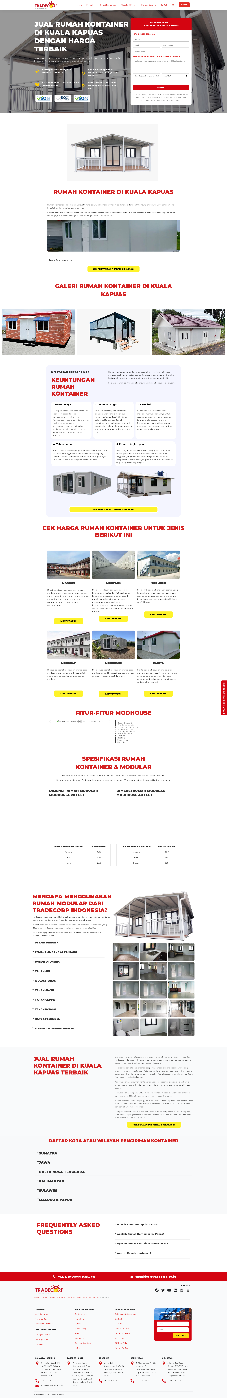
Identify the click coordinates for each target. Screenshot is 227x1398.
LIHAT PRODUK (68, 621)
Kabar (77, 1348)
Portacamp (120, 1338)
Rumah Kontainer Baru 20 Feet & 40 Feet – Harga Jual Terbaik (70, 1297)
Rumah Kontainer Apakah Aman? (138, 1224)
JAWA (44, 1163)
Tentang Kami (81, 1314)
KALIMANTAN (51, 1181)
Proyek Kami (80, 1319)
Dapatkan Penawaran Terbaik (224, 698)
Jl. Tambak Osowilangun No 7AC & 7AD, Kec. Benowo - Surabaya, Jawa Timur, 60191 (114, 1369)
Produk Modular (122, 1329)
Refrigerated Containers (125, 1314)
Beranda (38, 1297)
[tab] (113, 260)
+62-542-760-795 (143, 1381)
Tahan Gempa (45, 999)
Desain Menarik (46, 942)
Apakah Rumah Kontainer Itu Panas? (140, 1234)
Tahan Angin (44, 990)
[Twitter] (163, 1290)
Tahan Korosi (45, 1009)
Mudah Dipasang (47, 961)
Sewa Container (42, 1319)
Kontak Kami (80, 1338)
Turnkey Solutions (83, 1343)
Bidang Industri (42, 1340)
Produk (89, 5)
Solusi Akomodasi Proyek (54, 1028)
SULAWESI (49, 1191)
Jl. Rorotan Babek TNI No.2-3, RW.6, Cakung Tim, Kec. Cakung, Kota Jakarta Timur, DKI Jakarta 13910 (51, 1369)
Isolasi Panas (45, 980)
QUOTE (184, 5)
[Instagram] (182, 1290)
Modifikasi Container (44, 1324)
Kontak (164, 5)
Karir (77, 1333)
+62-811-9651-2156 (112, 1381)
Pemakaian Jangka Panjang (56, 952)
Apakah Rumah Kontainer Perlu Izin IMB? (143, 1243)
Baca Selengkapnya (60, 260)
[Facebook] (157, 1290)
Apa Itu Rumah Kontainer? (134, 1253)
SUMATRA (48, 1153)
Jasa (80, 5)
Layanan (39, 1344)
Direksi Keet (120, 1319)
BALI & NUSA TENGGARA (62, 1172)
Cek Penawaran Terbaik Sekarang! (113, 269)
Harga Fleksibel (47, 1018)
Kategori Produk (42, 1335)
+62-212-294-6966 (48, 1381)
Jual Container (41, 1314)
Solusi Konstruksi (108, 5)
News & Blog (81, 1329)
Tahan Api (42, 971)
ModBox (118, 1324)
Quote (78, 1324)
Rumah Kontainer (122, 1348)
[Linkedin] (175, 1290)
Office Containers (122, 1333)
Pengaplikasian (148, 5)
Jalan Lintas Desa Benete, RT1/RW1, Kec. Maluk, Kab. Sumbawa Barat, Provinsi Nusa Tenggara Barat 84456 (178, 1369)
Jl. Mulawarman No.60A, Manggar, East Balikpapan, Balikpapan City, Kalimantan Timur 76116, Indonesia (146, 1369)
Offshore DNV (121, 1343)
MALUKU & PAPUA (55, 1200)
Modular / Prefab (129, 5)
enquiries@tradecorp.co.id (52, 1385)
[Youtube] (169, 1290)
